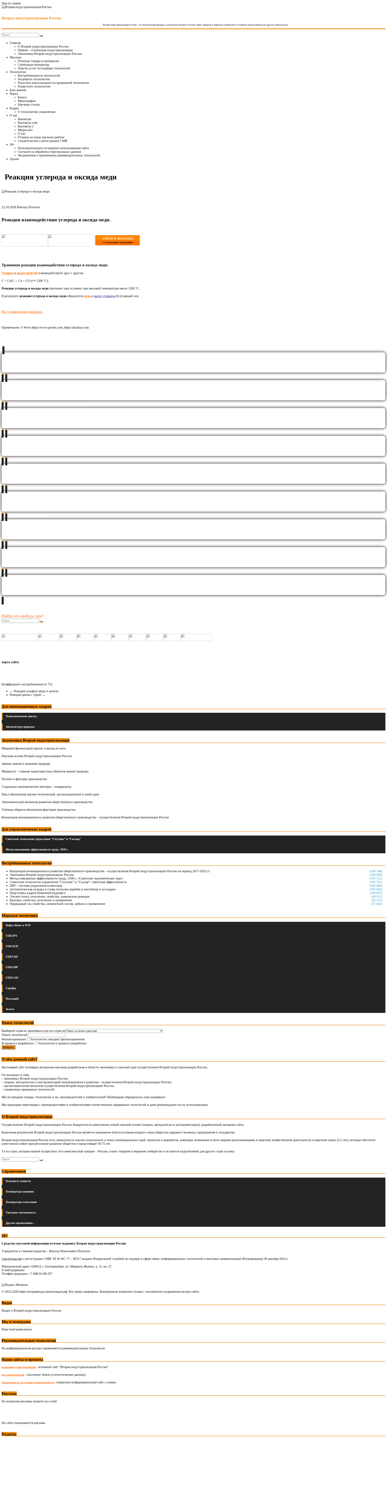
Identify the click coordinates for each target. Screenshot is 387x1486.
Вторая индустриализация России (31, 18)
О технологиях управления (36, 111)
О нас (14, 115)
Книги (22, 97)
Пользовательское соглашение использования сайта (53, 148)
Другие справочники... (20, 1223)
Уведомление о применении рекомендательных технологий (59, 155)
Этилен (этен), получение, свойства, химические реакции (49, 896)
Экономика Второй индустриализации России (50, 53)
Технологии (18, 72)
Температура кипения (20, 1191)
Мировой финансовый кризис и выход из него (34, 748)
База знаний (18, 90)
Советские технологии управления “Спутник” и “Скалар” (43, 839)
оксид (98, 296)
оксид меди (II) (27, 273)
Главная (15, 43)
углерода (109, 296)
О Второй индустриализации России (43, 46)
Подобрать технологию (34, 79)
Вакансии (24, 119)
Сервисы (8, 1480)
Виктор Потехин (28, 207)
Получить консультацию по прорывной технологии (53, 82)
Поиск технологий (15, 1034)
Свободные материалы (33, 64)
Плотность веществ (18, 1181)
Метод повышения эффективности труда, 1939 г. (37, 849)
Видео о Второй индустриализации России (31, 1310)
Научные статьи (29, 104)
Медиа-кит (25, 130)
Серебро (11, 988)
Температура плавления (21, 1202)
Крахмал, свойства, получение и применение (41, 900)
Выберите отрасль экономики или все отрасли (34, 1030)
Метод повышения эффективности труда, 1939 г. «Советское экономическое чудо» (66, 878)
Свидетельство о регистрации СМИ (42, 141)
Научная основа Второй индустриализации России (37, 756)
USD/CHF (12, 956)
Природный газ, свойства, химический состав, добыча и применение (57, 903)
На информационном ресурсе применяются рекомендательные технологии (53, 1348)
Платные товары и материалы (38, 61)
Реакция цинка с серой (27, 694)
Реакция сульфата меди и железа (34, 691)
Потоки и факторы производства (24, 779)
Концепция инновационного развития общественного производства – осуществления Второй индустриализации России (85, 817)
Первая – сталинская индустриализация (45, 50)
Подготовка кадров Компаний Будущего (38, 893)
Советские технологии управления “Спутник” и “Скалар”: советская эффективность (68, 882)
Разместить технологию (34, 86)
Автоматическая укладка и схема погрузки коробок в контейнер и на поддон (63, 889)
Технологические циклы (21, 716)
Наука (14, 93)
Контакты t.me (27, 122)
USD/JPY (11, 935)
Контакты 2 (26, 126)
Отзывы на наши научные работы (41, 137)
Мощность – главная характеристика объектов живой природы (45, 771)
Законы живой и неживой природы (26, 763)
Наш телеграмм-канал (17, 1329)
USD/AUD (12, 946)
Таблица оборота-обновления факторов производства (39, 809)
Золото (10, 1009)
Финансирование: (14, 1039)
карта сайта (10, 662)
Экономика (10, 1441)
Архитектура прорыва (20, 726)
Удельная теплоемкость (21, 1212)
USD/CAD (12, 977)
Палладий (12, 998)
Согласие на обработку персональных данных (49, 151)
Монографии (27, 101)
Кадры (14, 108)
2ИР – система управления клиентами (36, 885)
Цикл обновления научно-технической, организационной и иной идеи (50, 794)
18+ (12, 144)
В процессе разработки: (18, 1043)
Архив (14, 159)
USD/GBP (12, 967)
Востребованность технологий (39, 75)
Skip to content (11, 3)
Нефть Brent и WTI (18, 925)
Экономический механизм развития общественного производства (47, 802)
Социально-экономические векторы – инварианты (36, 786)
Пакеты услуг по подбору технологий (44, 68)
